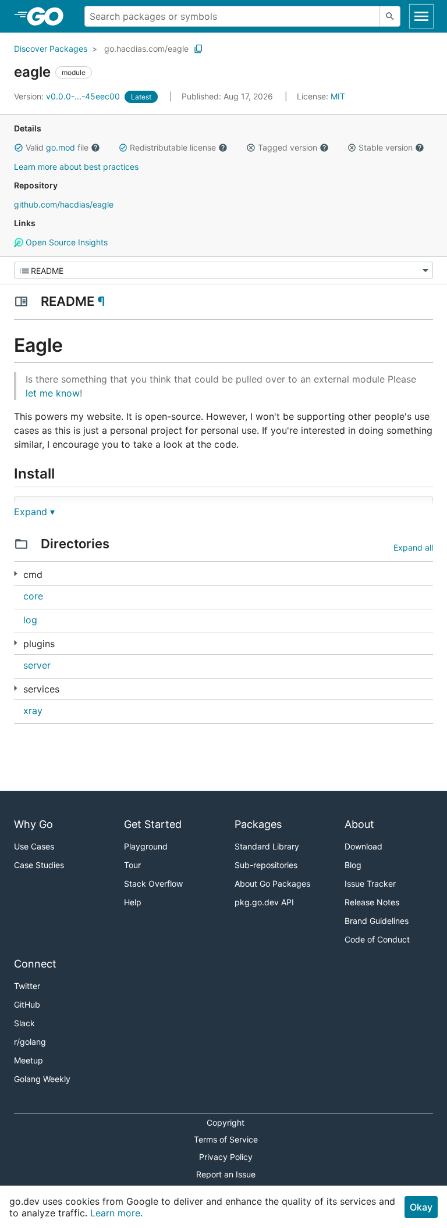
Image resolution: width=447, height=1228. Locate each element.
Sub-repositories (266, 865)
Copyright (225, 1122)
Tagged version (288, 147)
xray (32, 710)
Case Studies (39, 865)
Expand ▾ (34, 511)
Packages (258, 824)
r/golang (30, 1042)
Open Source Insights (65, 242)
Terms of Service (226, 1139)
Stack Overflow (153, 883)
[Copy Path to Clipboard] (198, 49)
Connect (35, 964)
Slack (24, 1023)
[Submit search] (389, 16)
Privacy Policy (226, 1157)
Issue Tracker (370, 883)
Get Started (153, 824)
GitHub (27, 1004)
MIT (338, 96)
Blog (353, 865)
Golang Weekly (42, 1079)
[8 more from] (15, 643)
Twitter (27, 986)
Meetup (28, 1060)
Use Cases (34, 846)
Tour (132, 865)
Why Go (33, 824)
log (30, 620)
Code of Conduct (377, 939)
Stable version (385, 147)
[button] (18, 147)
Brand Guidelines (377, 921)
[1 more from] (15, 573)
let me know (53, 393)
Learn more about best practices (76, 167)
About (359, 824)
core (33, 596)
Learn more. (116, 1213)
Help (132, 902)
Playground (146, 846)
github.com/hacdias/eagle (63, 204)
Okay (421, 1207)
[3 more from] (15, 688)
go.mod (60, 147)
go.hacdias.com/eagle (146, 48)
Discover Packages (50, 48)
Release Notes (372, 902)
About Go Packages (272, 883)
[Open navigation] (421, 16)
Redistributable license (172, 147)
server (37, 665)
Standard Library (267, 846)
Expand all (413, 547)
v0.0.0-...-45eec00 (68, 96)
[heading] (49, 16)
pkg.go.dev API (264, 902)
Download (363, 846)
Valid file (57, 147)
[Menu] (223, 270)
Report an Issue (226, 1174)
